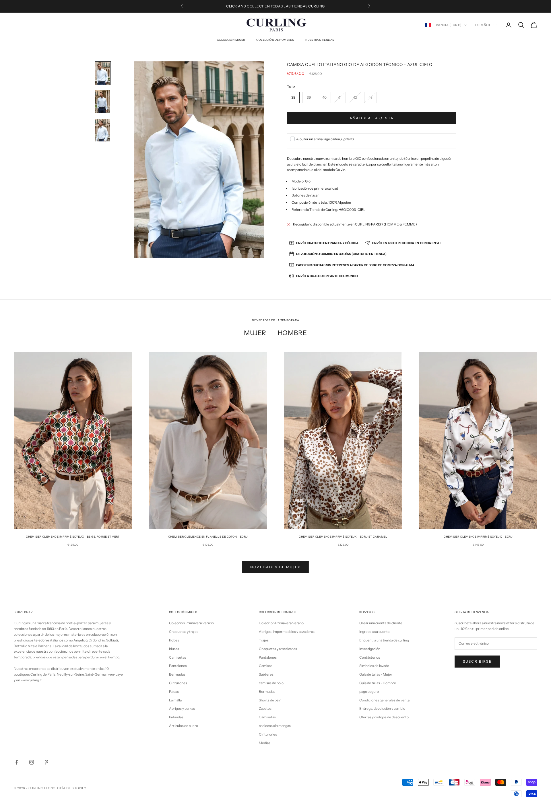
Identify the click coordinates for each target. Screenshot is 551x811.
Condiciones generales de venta (384, 700)
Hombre (292, 333)
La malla (175, 700)
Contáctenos (369, 657)
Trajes (264, 640)
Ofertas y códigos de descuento (384, 717)
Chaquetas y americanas (278, 649)
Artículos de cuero (183, 726)
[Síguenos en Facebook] (17, 762)
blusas (174, 649)
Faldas (174, 691)
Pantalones (178, 666)
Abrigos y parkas (182, 708)
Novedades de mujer (275, 567)
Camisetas (177, 657)
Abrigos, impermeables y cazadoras (287, 631)
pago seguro (369, 691)
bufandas (176, 717)
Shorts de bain (270, 700)
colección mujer (231, 39)
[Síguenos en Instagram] (31, 762)
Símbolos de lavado (374, 666)
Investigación (369, 649)
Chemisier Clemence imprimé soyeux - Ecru (478, 536)
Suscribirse (477, 661)
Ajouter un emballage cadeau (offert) (325, 139)
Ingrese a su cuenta (374, 631)
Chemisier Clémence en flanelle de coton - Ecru (208, 536)
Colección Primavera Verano (191, 623)
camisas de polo (271, 683)
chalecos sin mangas (275, 726)
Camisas (265, 666)
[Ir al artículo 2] (103, 102)
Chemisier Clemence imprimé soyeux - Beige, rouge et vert (73, 536)
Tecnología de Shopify (65, 788)
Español (483, 25)
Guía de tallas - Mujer (375, 674)
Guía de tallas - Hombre (377, 683)
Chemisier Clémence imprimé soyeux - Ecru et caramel (343, 536)
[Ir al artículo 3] (103, 130)
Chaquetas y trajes (183, 631)
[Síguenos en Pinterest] (46, 762)
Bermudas (177, 674)
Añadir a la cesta (372, 118)
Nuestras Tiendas (319, 39)
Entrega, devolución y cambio (382, 708)
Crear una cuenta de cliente (380, 623)
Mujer (255, 333)
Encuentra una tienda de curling (384, 640)
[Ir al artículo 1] (103, 73)
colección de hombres (275, 39)
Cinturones (178, 683)
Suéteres (266, 674)
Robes (174, 640)
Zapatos (265, 708)
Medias (264, 743)
